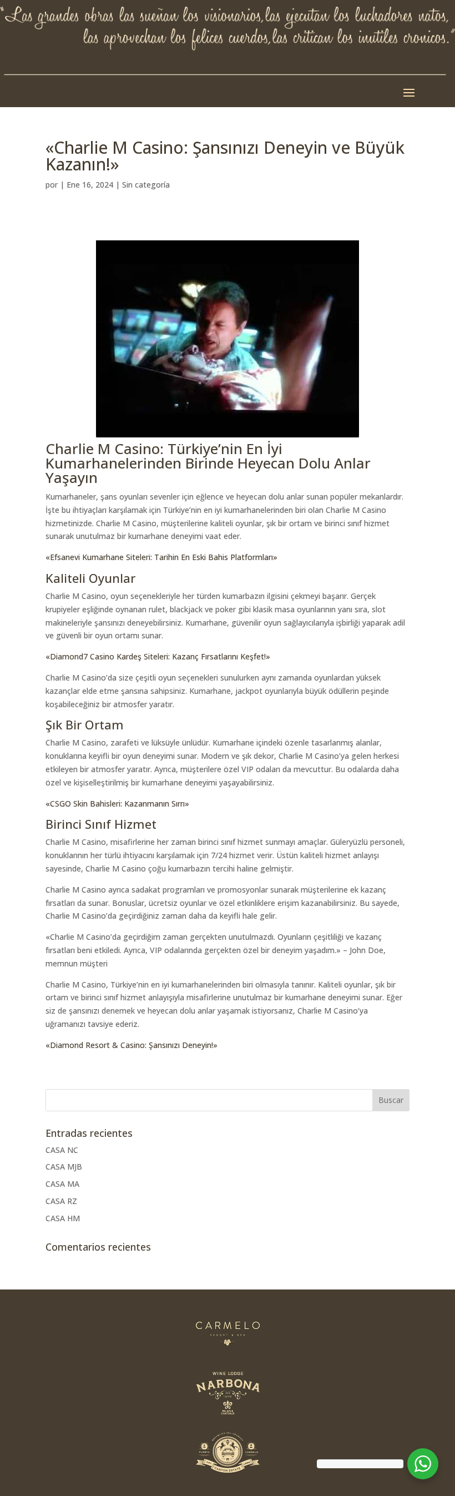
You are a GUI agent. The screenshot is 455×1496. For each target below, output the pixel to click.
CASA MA (62, 1183)
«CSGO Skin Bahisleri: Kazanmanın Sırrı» (117, 803)
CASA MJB (64, 1166)
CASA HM (63, 1218)
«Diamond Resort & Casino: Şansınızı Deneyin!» (132, 1045)
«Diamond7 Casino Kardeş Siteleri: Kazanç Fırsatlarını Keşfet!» (158, 656)
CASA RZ (61, 1201)
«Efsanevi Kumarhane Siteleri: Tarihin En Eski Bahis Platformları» (161, 557)
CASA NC (62, 1150)
